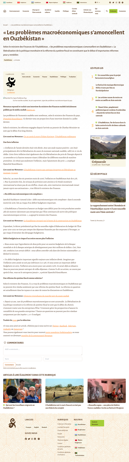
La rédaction (11, 92)
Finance (44, 77)
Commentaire (9, 365)
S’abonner (113, 11)
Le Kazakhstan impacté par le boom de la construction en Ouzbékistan (53, 220)
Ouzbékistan (8, 60)
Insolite (57, 11)
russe (14, 320)
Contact (60, 443)
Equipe (60, 433)
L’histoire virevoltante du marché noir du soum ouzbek (46, 296)
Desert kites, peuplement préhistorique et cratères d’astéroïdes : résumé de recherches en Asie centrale (111, 111)
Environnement (14, 11)
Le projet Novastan (63, 427)
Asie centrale (26, 77)
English (36, 427)
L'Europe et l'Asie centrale (36, 11)
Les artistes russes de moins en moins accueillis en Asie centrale (108, 98)
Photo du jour (96, 138)
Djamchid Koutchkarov (12, 118)
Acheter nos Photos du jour (88, 11)
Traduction (72, 77)
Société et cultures (48, 11)
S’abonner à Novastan (64, 424)
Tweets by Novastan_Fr (97, 220)
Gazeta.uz (31, 109)
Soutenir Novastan (95, 423)
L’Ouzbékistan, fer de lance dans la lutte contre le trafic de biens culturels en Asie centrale (111, 125)
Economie (26, 11)
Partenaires (61, 437)
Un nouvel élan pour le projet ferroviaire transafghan (108, 76)
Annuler (18, 365)
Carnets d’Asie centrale (74, 11)
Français (28, 427)
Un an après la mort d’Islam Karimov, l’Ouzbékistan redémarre (50, 136)
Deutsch (44, 427)
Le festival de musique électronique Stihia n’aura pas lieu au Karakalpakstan (110, 88)
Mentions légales (63, 440)
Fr (97, 2)
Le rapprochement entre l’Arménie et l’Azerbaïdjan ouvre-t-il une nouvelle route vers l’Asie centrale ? (108, 208)
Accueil (5, 25)
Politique (66, 11)
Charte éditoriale (63, 430)
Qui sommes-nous (98, 11)
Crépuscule (99, 162)
